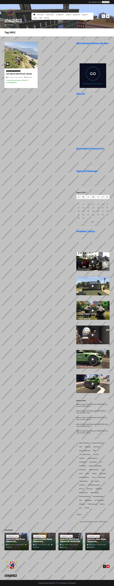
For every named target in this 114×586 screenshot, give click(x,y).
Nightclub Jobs (83, 492)
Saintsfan (81, 504)
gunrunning (102, 477)
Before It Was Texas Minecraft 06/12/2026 (90, 411)
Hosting (46, 18)
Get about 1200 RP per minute (19, 74)
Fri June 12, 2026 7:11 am (42, 544)
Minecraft (89, 489)
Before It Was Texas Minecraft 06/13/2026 (90, 404)
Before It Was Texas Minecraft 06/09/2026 (90, 431)
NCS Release (99, 489)
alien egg (87, 446)
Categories (59, 14)
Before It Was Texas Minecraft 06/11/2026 (90, 418)
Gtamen (94, 473)
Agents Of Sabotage (98, 443)
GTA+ (102, 469)
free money (82, 469)
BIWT (94, 450)
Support (84, 14)
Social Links (49, 14)
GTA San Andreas (84, 477)
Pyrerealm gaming (98, 496)
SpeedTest (76, 14)
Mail (40, 18)
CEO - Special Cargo (84, 454)
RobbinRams (88, 500)
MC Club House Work (94, 485)
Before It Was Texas (84, 450)
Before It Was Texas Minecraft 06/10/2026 (90, 424)
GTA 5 (81, 473)
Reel (80, 500)
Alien (80, 446)
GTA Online (103, 473)
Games (68, 14)
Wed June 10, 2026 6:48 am (97, 544)
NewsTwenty (63, 583)
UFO (80, 508)
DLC (101, 462)
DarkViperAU (82, 462)
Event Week (82, 466)
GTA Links (40, 14)
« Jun (92, 222)
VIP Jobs (87, 508)
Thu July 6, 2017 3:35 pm (15, 77)
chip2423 (13, 20)
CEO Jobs (96, 454)
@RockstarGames (84, 443)
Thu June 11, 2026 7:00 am (70, 544)
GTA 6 (87, 473)
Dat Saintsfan (93, 462)
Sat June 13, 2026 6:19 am (16, 544)
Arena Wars (96, 446)
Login (35, 18)
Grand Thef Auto (93, 469)
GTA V (93, 477)
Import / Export (95, 481)
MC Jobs (81, 489)
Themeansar (72, 583)
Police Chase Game (84, 496)
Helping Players (83, 481)
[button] (103, 16)
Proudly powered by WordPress (46, 583)
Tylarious (102, 504)
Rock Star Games (99, 500)
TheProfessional (92, 504)
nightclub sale (95, 492)
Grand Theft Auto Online (13, 71)
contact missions (92, 458)
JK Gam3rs (82, 485)
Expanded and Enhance (95, 466)
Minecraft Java (13, 536)
